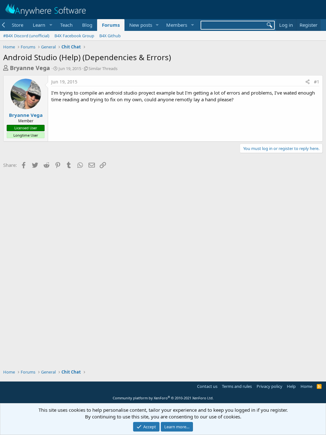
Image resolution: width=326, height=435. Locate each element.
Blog (87, 25)
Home (306, 386)
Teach (66, 25)
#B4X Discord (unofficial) (26, 36)
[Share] (307, 82)
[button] (41, 25)
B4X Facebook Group (74, 36)
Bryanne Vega (30, 68)
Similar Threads (103, 68)
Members (176, 25)
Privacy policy (269, 386)
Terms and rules (237, 386)
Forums (111, 25)
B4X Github (110, 36)
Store (17, 25)
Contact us (207, 386)
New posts (140, 25)
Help (291, 386)
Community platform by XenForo (163, 398)
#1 (316, 82)
